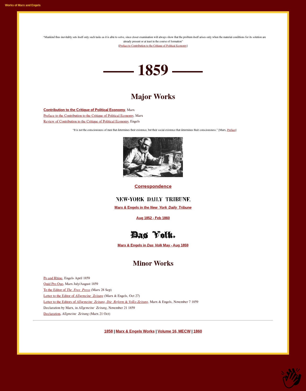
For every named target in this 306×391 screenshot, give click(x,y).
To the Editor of (67, 289)
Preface (231, 130)
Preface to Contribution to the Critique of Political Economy (153, 45)
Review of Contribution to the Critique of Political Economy (86, 121)
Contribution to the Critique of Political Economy (84, 110)
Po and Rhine (53, 278)
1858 (108, 331)
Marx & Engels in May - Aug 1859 (153, 245)
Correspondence (153, 186)
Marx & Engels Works (135, 331)
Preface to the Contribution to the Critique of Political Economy (88, 115)
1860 (197, 331)
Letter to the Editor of (73, 295)
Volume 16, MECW (174, 331)
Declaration (52, 313)
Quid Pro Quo (53, 283)
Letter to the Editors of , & (96, 301)
